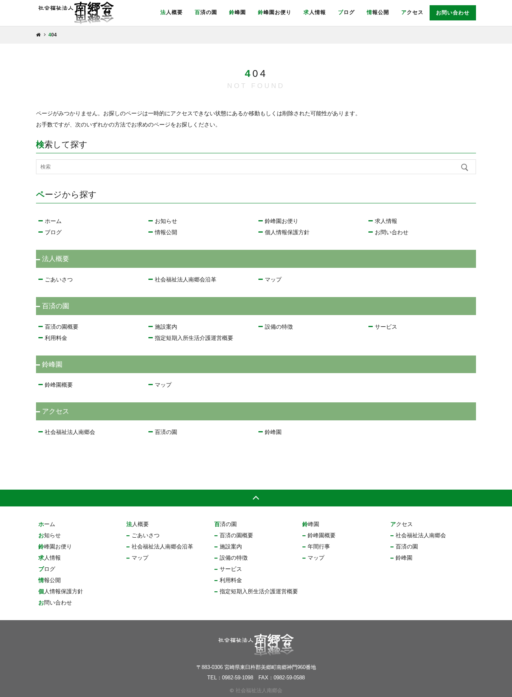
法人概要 (171, 12)
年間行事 (319, 546)
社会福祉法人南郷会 (70, 432)
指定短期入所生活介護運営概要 (194, 338)
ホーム (53, 221)
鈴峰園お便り (275, 12)
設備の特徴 (279, 326)
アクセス (412, 12)
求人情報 (315, 12)
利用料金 (56, 338)
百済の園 (206, 12)
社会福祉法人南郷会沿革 (185, 279)
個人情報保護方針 (287, 232)
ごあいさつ (59, 279)
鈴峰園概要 (59, 385)
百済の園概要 (61, 326)
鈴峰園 (237, 12)
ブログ (346, 12)
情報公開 (378, 12)
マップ (273, 279)
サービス (386, 326)
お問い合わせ (453, 13)
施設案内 (166, 326)
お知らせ (166, 221)
